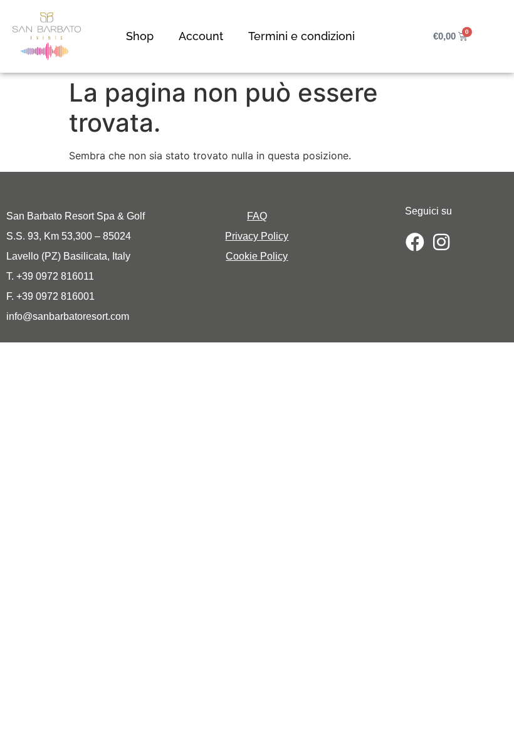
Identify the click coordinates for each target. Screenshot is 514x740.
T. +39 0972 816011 (50, 276)
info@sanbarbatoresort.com (67, 316)
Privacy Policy (256, 236)
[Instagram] (441, 242)
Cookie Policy (257, 256)
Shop (140, 36)
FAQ (257, 216)
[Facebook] (415, 242)
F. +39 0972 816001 (50, 296)
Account (201, 36)
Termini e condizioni (301, 36)
